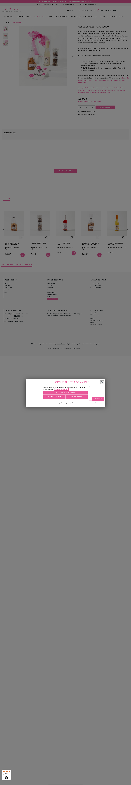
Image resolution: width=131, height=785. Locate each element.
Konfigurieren (76, 397)
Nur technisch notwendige (54, 397)
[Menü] (10, 771)
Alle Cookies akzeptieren (65, 392)
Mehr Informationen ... (61, 389)
